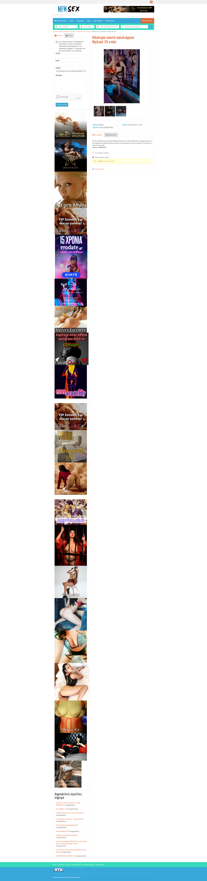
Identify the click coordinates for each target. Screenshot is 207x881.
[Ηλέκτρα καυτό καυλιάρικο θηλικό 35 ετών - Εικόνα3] (120, 111)
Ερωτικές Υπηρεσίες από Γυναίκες (81, 31)
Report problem (99, 169)
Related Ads (112, 135)
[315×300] (72, 349)
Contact (59, 35)
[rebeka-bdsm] (71, 646)
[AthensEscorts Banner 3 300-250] (71, 221)
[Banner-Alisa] (71, 716)
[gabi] (71, 545)
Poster (69, 35)
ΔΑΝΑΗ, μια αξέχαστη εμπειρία (66, 835)
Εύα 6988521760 (62, 809)
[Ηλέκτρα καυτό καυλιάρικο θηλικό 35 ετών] (122, 76)
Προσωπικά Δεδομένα (88, 864)
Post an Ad (147, 21)
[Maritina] (71, 478)
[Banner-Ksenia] (71, 614)
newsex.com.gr (61, 21)
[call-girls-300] (71, 189)
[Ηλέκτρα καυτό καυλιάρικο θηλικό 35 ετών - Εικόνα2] (109, 111)
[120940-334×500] (72, 681)
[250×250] (68, 774)
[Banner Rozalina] (71, 582)
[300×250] (71, 125)
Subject (58, 68)
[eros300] (71, 382)
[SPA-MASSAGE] (71, 446)
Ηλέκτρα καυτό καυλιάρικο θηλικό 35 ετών (113, 39)
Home (71, 21)
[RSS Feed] (151, 2)
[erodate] (71, 256)
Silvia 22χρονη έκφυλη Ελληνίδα (67, 825)
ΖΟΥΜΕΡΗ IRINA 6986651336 (66, 856)
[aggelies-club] (71, 512)
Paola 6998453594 (62, 831)
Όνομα (58, 53)
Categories (80, 21)
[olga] (71, 746)
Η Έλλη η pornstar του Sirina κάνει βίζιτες (70, 813)
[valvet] (71, 319)
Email (57, 60)
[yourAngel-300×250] (71, 292)
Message (59, 75)
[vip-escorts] (71, 155)
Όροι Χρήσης (98, 21)
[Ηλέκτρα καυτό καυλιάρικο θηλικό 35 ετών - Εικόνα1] (98, 111)
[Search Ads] (150, 26)
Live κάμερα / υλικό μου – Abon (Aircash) (69, 819)
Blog (88, 21)
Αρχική (55, 31)
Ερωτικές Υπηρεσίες (64, 31)
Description (98, 135)
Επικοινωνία (110, 21)
